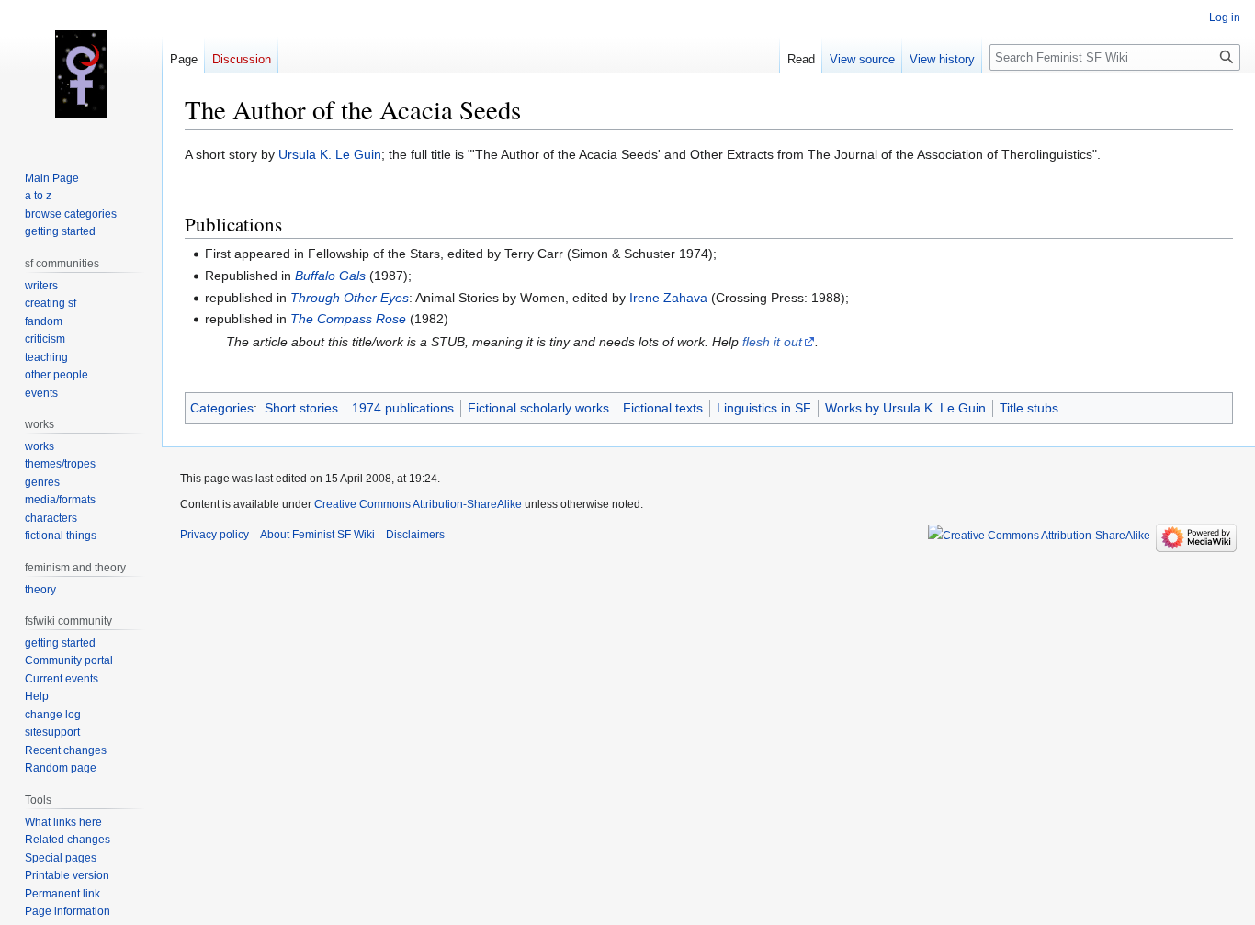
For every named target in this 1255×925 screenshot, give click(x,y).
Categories (222, 407)
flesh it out (772, 341)
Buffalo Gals (330, 275)
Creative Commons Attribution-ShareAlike (418, 504)
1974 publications (403, 407)
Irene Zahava (668, 297)
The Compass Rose (348, 318)
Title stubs (1029, 407)
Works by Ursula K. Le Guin (905, 407)
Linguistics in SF (764, 407)
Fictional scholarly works (538, 407)
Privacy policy (214, 534)
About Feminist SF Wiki (317, 534)
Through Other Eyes (349, 297)
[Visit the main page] (80, 73)
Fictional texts (663, 407)
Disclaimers (415, 534)
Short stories (301, 407)
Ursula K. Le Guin (329, 154)
